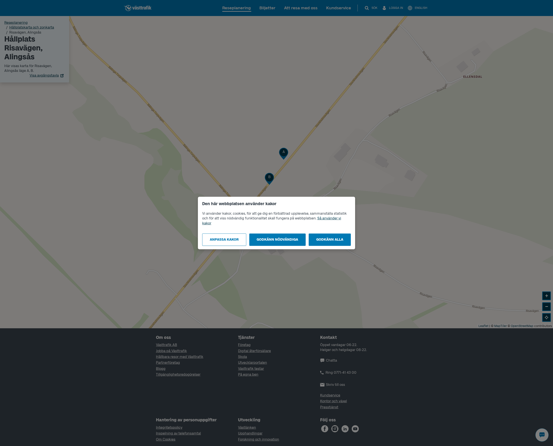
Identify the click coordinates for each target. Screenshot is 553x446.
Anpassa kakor (224, 239)
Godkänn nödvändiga (277, 239)
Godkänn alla (329, 239)
